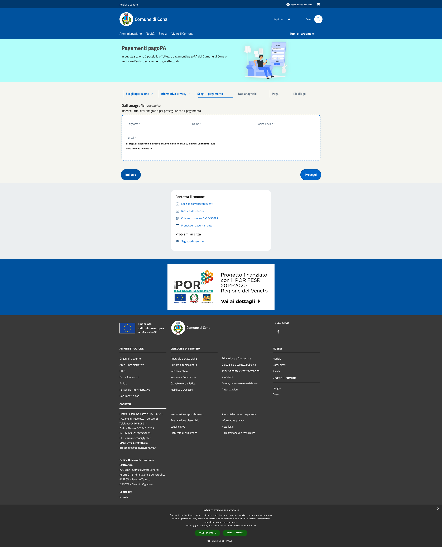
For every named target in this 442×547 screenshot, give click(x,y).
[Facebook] (287, 19)
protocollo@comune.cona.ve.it (137, 448)
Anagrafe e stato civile (184, 358)
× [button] (438, 508)
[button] (221, 541)
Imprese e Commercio (183, 377)
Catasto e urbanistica (183, 383)
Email (131, 137)
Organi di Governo (130, 358)
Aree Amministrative (131, 365)
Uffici (122, 371)
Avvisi (276, 371)
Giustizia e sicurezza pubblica (239, 364)
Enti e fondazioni (129, 377)
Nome (196, 124)
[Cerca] (318, 19)
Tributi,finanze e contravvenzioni (241, 371)
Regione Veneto (128, 4)
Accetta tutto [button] (207, 532)
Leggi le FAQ (178, 426)
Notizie (277, 358)
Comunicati (279, 365)
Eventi (276, 394)
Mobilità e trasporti (182, 390)
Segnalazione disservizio (185, 420)
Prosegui (311, 174)
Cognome (133, 124)
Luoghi (277, 388)
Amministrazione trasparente (239, 414)
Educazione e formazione (236, 358)
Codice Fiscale (266, 124)
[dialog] (221, 526)
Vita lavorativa (179, 371)
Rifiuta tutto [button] (235, 532)
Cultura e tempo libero (184, 365)
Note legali (228, 426)
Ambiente (227, 377)
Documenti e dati (129, 396)
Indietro (130, 174)
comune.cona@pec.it (138, 438)
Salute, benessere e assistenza (240, 383)
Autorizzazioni (230, 389)
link (254, 525)
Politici (123, 383)
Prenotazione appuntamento (187, 414)
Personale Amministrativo (134, 390)
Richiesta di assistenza (184, 433)
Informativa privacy (233, 420)
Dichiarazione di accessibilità (238, 433)
